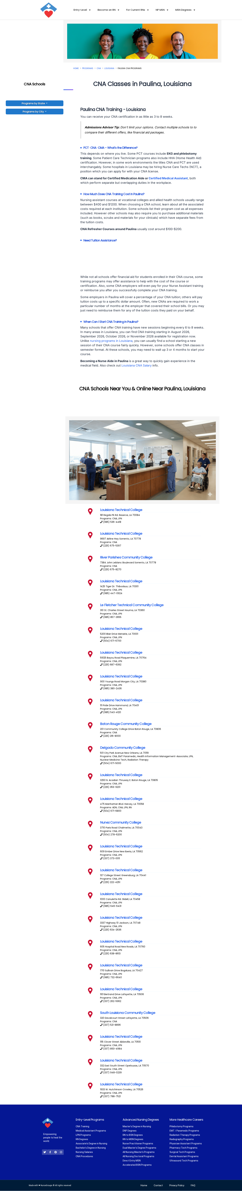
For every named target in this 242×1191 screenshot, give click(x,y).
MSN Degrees (183, 10)
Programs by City (33, 111)
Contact (158, 1185)
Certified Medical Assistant (168, 178)
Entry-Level (80, 10)
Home (76, 68)
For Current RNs (135, 10)
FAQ (193, 1185)
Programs (87, 68)
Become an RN (107, 10)
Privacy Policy (176, 1185)
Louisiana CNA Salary (136, 365)
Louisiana (109, 68)
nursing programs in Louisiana (111, 340)
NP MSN (160, 10)
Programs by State (34, 103)
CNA (99, 68)
